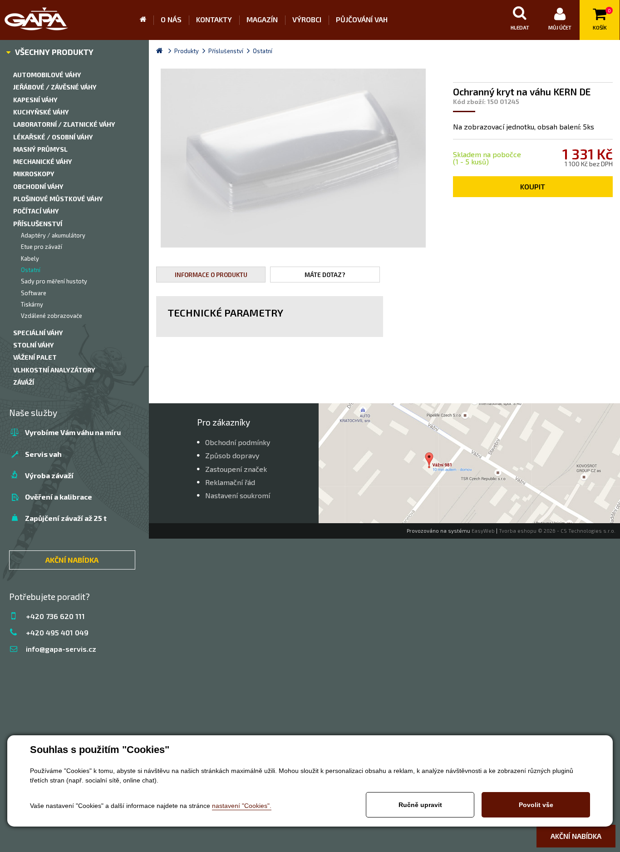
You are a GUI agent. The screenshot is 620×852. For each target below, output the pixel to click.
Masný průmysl (40, 149)
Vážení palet (35, 357)
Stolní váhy (33, 345)
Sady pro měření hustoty (54, 281)
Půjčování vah (362, 19)
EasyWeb (483, 531)
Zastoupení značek (236, 469)
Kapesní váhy (35, 100)
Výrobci (306, 19)
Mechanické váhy (42, 161)
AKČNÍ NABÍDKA (71, 559)
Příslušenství (37, 224)
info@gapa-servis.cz (61, 648)
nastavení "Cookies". (241, 805)
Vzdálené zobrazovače (51, 315)
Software (33, 293)
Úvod (146, 20)
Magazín (262, 19)
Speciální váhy (38, 333)
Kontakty (214, 19)
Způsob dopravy (232, 455)
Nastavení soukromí (237, 495)
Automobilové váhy (47, 75)
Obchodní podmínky (237, 442)
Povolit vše (536, 804)
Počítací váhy (36, 211)
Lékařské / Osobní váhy (53, 137)
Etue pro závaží (41, 246)
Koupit (532, 186)
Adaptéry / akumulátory (53, 235)
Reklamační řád (230, 482)
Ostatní (30, 269)
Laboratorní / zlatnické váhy (64, 124)
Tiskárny (32, 304)
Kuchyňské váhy (41, 112)
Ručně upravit (420, 804)
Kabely (30, 258)
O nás (171, 19)
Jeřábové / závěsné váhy (55, 87)
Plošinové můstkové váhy (58, 199)
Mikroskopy (33, 174)
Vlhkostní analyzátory (54, 370)
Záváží (23, 382)
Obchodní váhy (38, 186)
